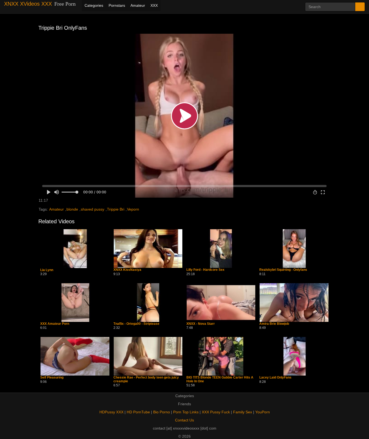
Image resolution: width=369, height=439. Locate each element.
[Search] (360, 6)
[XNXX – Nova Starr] (221, 302)
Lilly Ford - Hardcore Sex (205, 270)
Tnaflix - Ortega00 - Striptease (136, 324)
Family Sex (242, 412)
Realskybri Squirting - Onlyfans (283, 270)
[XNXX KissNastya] (148, 248)
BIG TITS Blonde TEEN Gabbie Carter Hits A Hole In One (219, 379)
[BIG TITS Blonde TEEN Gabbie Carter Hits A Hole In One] (221, 356)
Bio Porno (161, 412)
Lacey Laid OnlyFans (275, 377)
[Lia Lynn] (74, 248)
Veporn (133, 209)
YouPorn (262, 412)
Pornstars (117, 5)
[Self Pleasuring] (74, 356)
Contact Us (184, 420)
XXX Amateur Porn (54, 324)
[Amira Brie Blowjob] (293, 302)
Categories (94, 5)
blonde (72, 209)
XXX (154, 5)
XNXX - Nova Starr (200, 324)
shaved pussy (92, 209)
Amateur (137, 5)
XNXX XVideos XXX (28, 4)
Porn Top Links (186, 412)
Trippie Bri (115, 209)
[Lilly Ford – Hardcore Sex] (221, 248)
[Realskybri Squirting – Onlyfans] (293, 248)
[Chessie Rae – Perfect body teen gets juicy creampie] (148, 356)
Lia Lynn (46, 270)
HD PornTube (138, 412)
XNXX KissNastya (127, 270)
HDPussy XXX (111, 412)
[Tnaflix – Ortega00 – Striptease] (148, 302)
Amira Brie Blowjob (274, 324)
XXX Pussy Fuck (216, 412)
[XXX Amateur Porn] (74, 302)
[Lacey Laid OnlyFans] (293, 356)
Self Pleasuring (51, 377)
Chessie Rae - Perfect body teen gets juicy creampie (146, 379)
